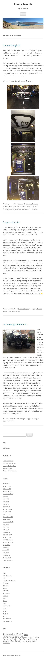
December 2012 (7, 540)
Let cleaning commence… (15, 324)
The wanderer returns (9, 471)
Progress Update (11, 222)
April (4, 573)
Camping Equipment (24, 204)
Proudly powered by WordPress (12, 655)
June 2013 (6, 524)
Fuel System (6, 593)
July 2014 (5, 496)
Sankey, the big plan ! (9, 466)
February (5, 591)
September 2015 (8, 491)
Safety (5, 608)
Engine (26, 309)
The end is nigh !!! (11, 45)
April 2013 (6, 529)
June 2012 (6, 550)
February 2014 (7, 509)
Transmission (7, 619)
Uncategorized (7, 621)
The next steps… (8, 468)
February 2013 (7, 535)
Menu (23, 14)
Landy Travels (23, 4)
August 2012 (6, 545)
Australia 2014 (7, 575)
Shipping (5, 614)
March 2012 (6, 555)
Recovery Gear (7, 206)
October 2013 (7, 519)
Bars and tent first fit (9, 463)
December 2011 (7, 560)
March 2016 (6, 484)
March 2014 (6, 507)
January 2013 (7, 537)
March (5, 601)
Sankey (5, 611)
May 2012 (6, 552)
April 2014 (6, 504)
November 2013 (8, 517)
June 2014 (6, 499)
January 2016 (7, 486)
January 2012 (7, 557)
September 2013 (8, 522)
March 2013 (6, 532)
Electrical (5, 586)
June (4, 598)
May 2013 (6, 527)
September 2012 (8, 542)
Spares (14, 206)
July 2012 (5, 547)
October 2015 (7, 489)
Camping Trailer (27, 637)
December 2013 (7, 514)
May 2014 (6, 501)
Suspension (6, 643)
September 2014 (8, 494)
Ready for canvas (8, 461)
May (4, 603)
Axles (4, 578)
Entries (6, 448)
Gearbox (5, 596)
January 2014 (7, 512)
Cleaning (34, 204)
